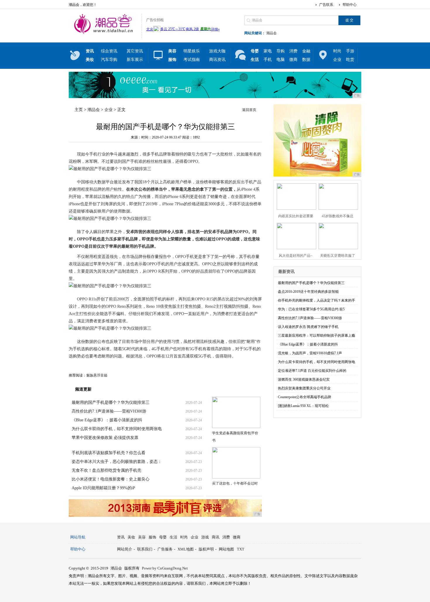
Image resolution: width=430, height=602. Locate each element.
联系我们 (144, 549)
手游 (350, 51)
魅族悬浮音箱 (96, 375)
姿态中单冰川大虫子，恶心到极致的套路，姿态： (117, 461)
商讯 (215, 537)
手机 (268, 59)
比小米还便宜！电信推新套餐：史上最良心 (110, 479)
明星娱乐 (191, 51)
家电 (268, 51)
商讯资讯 (217, 59)
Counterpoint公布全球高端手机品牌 (304, 397)
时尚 (337, 51)
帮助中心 (350, 5)
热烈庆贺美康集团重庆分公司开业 (304, 388)
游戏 (205, 537)
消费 (293, 51)
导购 (280, 51)
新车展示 (135, 59)
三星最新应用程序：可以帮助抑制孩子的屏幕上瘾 (316, 336)
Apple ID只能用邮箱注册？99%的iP (103, 488)
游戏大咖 (217, 51)
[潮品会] (104, 33)
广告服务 (165, 549)
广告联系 (326, 5)
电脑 (280, 59)
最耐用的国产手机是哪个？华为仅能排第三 (110, 402)
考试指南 (191, 59)
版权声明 (206, 549)
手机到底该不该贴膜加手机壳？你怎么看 (108, 453)
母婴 (163, 537)
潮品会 (271, 33)
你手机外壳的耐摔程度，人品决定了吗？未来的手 (316, 300)
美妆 (131, 537)
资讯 (121, 537)
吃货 (350, 59)
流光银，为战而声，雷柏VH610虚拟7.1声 (310, 353)
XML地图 (186, 549)
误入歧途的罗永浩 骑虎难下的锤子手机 (308, 327)
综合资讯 (109, 51)
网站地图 (226, 549)
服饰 (152, 537)
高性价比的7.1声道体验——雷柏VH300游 (109, 411)
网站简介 (124, 549)
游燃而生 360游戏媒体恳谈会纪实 (304, 379)
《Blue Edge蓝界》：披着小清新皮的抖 (107, 420)
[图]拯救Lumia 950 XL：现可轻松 (303, 406)
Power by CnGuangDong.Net (165, 568)
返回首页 (249, 110)
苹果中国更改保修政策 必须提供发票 (105, 437)
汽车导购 (109, 59)
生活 (173, 537)
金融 (306, 51)
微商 (293, 59)
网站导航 (77, 537)
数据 (306, 59)
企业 (337, 59)
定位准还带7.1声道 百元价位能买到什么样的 (312, 371)
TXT (240, 549)
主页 (79, 109)
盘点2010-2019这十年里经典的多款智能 (308, 292)
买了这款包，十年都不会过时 (235, 483)
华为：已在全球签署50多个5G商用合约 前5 (311, 309)
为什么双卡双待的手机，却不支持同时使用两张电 (117, 429)
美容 (142, 537)
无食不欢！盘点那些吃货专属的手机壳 (106, 470)
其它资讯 (135, 51)
